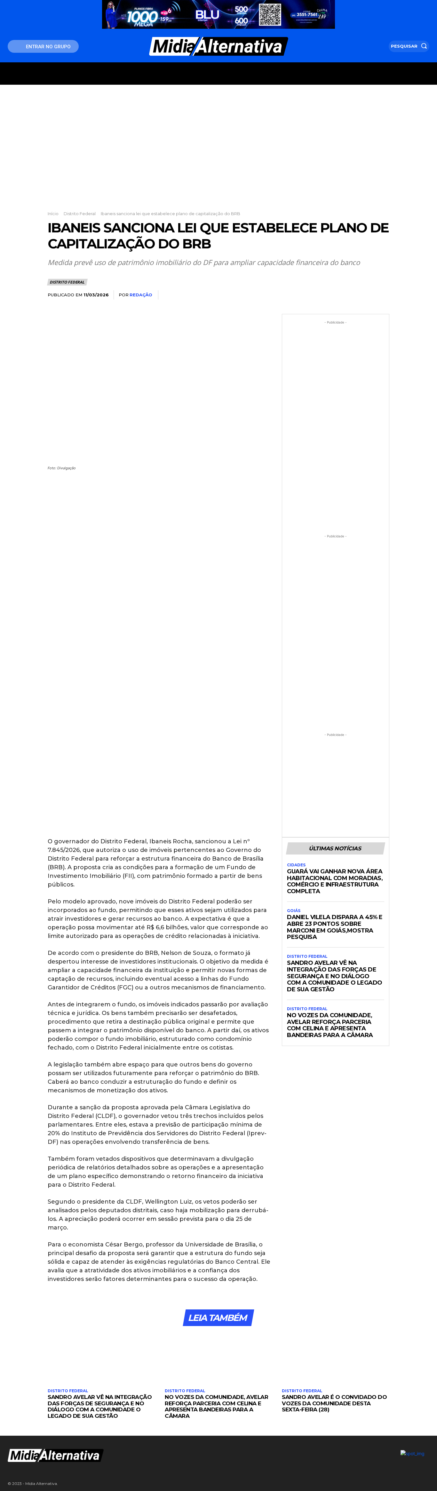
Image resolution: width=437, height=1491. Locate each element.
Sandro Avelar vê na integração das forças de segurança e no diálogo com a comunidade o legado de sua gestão (334, 976)
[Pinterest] (352, 295)
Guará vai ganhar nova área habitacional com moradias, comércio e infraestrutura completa (335, 881)
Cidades (296, 865)
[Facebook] (323, 295)
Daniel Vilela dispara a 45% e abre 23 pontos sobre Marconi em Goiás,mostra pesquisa (335, 927)
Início (53, 213)
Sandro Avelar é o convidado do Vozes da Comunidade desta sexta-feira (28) (334, 1403)
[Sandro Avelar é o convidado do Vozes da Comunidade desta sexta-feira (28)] (335, 1358)
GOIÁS (293, 911)
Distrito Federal (80, 213)
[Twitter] (338, 295)
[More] (382, 295)
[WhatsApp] (367, 295)
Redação (141, 294)
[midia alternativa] (218, 46)
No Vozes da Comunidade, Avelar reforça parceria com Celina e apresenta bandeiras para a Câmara (330, 1025)
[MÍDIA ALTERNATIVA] (146, 1455)
